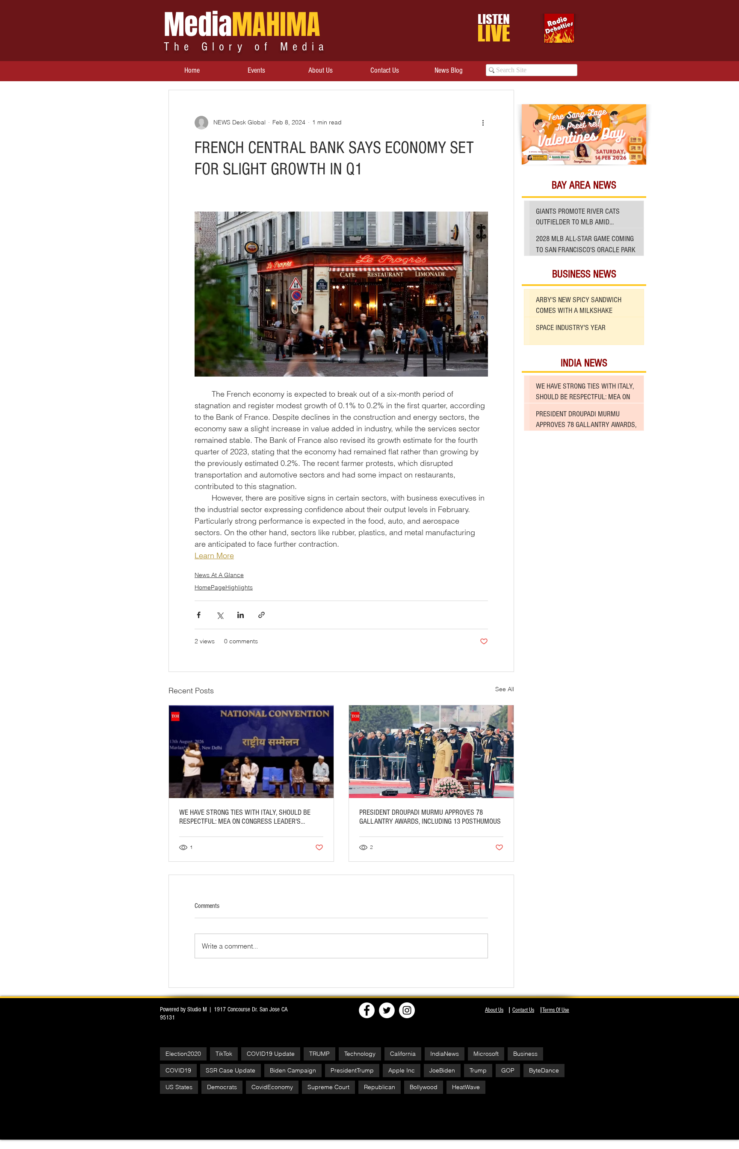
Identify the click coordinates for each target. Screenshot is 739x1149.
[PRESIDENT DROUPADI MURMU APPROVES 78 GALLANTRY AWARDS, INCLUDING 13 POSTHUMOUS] (431, 751)
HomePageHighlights (224, 587)
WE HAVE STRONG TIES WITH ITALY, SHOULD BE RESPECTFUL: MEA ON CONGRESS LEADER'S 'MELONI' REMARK (244, 817)
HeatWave (466, 1087)
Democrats (222, 1087)
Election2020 (183, 1054)
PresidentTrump (352, 1070)
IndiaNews (444, 1054)
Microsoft (486, 1054)
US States (179, 1087)
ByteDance (544, 1070)
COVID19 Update (271, 1054)
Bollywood (423, 1087)
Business (525, 1054)
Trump (478, 1070)
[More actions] (483, 123)
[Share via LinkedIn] (240, 615)
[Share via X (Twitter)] (220, 615)
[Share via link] (261, 615)
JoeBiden (442, 1070)
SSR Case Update (230, 1070)
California (403, 1054)
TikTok (224, 1054)
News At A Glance (219, 575)
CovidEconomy (272, 1087)
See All (504, 689)
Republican (379, 1087)
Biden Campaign (293, 1070)
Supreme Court (328, 1087)
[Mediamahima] (407, 1010)
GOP (507, 1070)
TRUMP (319, 1054)
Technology (359, 1054)
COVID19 (178, 1070)
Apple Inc (401, 1070)
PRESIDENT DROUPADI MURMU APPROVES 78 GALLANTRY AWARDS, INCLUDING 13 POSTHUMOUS (430, 817)
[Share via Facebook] (199, 615)
